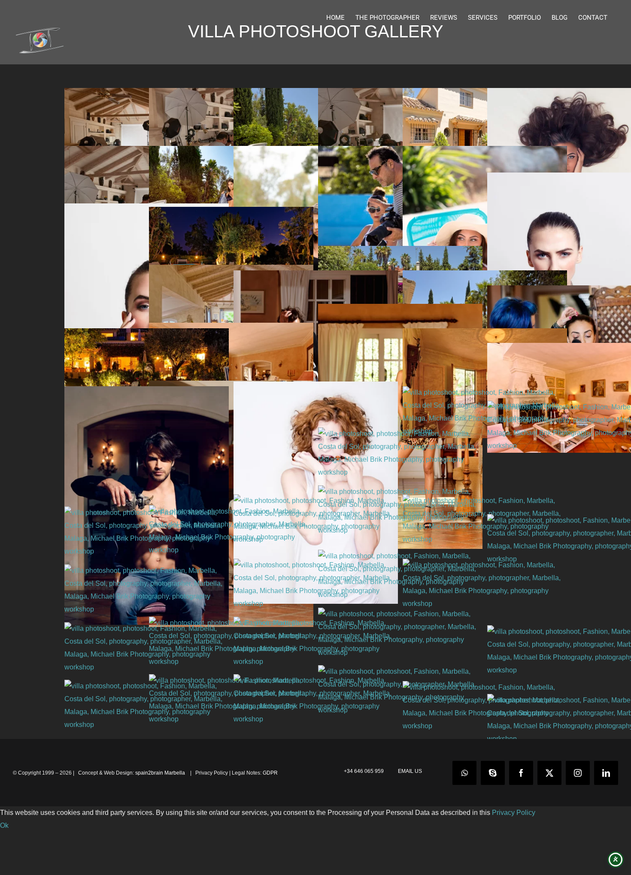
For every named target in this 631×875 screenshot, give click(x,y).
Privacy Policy (513, 812)
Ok (4, 825)
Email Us (408, 771)
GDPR (270, 773)
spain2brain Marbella (160, 773)
